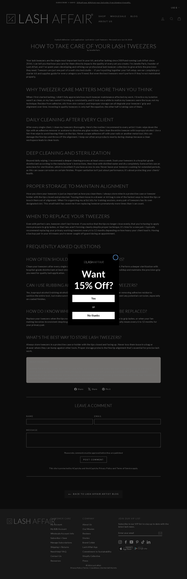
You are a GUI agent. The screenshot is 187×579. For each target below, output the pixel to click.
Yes (93, 298)
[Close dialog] (115, 257)
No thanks (93, 315)
